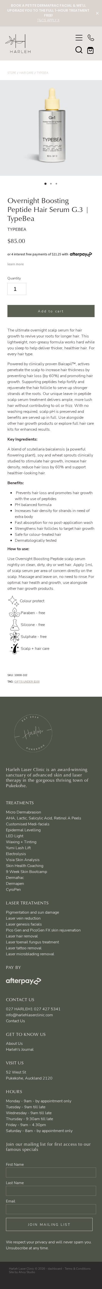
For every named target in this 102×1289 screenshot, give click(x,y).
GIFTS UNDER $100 (27, 681)
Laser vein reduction (23, 918)
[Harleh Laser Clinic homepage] (39, 43)
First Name (15, 1164)
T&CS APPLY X (48, 20)
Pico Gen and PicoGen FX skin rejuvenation (43, 930)
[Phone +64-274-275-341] (91, 38)
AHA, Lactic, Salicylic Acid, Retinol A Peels (43, 818)
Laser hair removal (22, 936)
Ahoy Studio (27, 1272)
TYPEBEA (42, 73)
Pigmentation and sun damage (32, 912)
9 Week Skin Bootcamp (26, 871)
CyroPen (13, 889)
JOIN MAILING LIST (49, 1224)
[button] (79, 50)
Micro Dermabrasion (23, 812)
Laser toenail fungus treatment (32, 942)
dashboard (55, 1268)
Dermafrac (15, 877)
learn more (15, 264)
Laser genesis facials (24, 924)
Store (11, 73)
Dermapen (15, 883)
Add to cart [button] (51, 311)
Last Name (15, 1183)
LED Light (14, 836)
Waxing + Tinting (21, 841)
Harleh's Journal (20, 1049)
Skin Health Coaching (24, 865)
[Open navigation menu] (79, 38)
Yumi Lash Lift (18, 847)
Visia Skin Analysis (23, 859)
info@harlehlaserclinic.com (29, 1015)
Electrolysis (16, 853)
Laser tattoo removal (24, 948)
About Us (14, 1043)
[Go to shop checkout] (91, 50)
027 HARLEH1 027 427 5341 (33, 1009)
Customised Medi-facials (28, 824)
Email (10, 1201)
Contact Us (15, 1020)
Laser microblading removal (30, 954)
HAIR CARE (26, 73)
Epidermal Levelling (23, 830)
